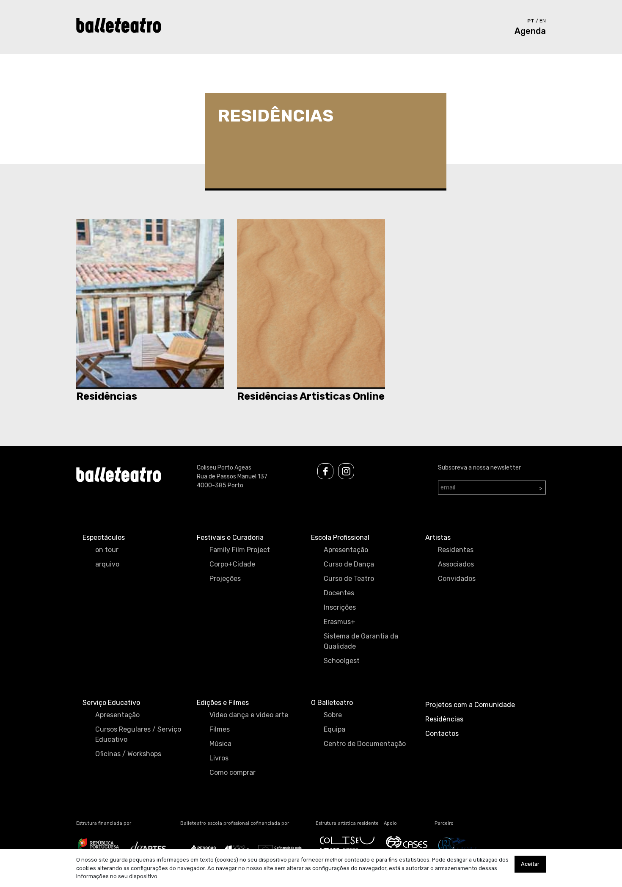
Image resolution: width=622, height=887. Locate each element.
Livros (218, 758)
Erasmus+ (339, 622)
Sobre (333, 715)
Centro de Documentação (365, 744)
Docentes (339, 593)
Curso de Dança (349, 564)
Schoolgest (342, 661)
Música (220, 744)
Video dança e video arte (248, 715)
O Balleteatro (332, 703)
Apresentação (346, 550)
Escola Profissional (340, 537)
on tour (106, 550)
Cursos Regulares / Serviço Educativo (138, 734)
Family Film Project (239, 550)
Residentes (455, 550)
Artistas (438, 537)
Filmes (219, 729)
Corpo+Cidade (232, 564)
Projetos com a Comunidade (470, 705)
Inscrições (340, 607)
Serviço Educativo (111, 703)
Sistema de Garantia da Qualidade (361, 641)
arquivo (107, 564)
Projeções (225, 579)
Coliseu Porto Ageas (224, 467)
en (542, 21)
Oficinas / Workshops (128, 754)
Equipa (334, 729)
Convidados (457, 579)
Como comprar (232, 772)
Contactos (442, 733)
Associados (456, 564)
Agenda (530, 31)
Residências (444, 719)
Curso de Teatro (349, 579)
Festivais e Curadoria (230, 537)
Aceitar (530, 864)
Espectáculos (104, 537)
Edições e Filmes (223, 703)
